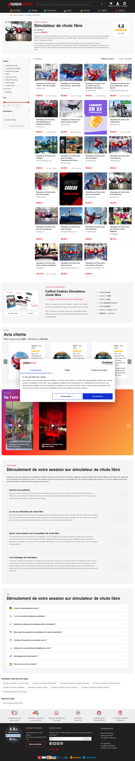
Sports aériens (18, 15)
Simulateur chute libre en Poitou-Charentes (64, 687)
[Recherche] (102, 4)
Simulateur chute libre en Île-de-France (15, 692)
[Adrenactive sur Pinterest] (58, 743)
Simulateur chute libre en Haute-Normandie (106, 683)
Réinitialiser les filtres (17, 126)
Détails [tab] (67, 370)
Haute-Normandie (12, 65)
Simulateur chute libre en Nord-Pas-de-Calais (95, 687)
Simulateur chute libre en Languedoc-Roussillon (74, 683)
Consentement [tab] (35, 370)
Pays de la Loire (11, 77)
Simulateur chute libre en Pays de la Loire (16, 683)
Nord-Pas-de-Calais (12, 71)
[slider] (4, 102)
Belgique (8, 92)
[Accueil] (11, 15)
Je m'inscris (86, 739)
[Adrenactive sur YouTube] (61, 743)
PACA (7, 74)
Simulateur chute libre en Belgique (13, 687)
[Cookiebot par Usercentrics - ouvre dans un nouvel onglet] (103, 363)
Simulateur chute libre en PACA (37, 687)
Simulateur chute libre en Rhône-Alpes (44, 683)
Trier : (126, 59)
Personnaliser (66, 396)
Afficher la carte (108, 59)
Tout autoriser (97, 396)
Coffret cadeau (14, 313)
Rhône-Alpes (10, 82)
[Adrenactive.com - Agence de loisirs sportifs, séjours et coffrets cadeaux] (20, 4)
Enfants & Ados (10, 120)
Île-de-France (10, 85)
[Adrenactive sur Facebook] (50, 743)
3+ (13, 116)
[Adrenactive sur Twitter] (54, 743)
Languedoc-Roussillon (13, 68)
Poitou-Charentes (11, 80)
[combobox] (67, 4)
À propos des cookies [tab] (99, 370)
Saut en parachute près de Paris (13, 703)
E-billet (31, 313)
